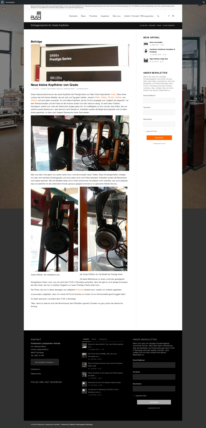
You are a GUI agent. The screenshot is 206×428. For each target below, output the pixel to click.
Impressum (35, 369)
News (44, 89)
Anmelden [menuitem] (10, 2)
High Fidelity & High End (55, 89)
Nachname (147, 119)
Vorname (147, 107)
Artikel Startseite (69, 89)
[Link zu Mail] (173, 16)
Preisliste (80, 289)
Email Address (149, 95)
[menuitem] (2, 2)
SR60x (97, 97)
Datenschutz (36, 373)
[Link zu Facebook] (169, 16)
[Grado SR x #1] (80, 63)
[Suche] (158, 16)
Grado (113, 94)
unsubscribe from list (159, 143)
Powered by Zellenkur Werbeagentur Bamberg (76, 424)
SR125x (111, 97)
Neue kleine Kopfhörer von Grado (54, 85)
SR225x (118, 97)
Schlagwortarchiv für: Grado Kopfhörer (50, 25)
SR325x (34, 100)
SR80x (104, 97)
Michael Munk (83, 89)
